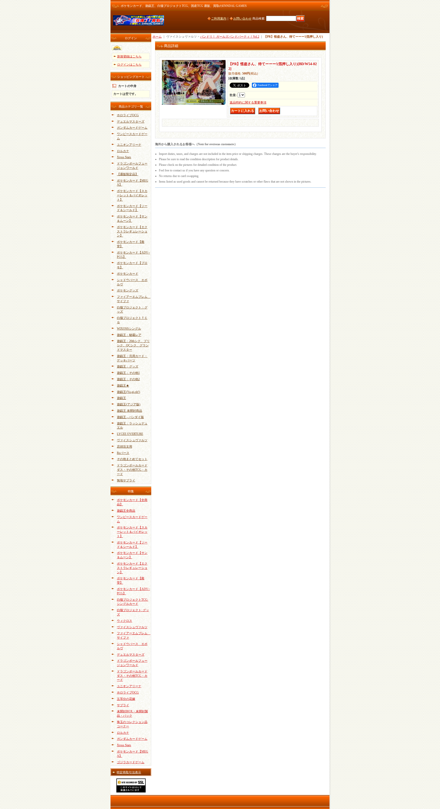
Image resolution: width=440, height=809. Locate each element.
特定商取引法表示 (129, 772)
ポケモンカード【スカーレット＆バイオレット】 (132, 195)
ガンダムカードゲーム (132, 127)
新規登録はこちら (129, 56)
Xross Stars (124, 157)
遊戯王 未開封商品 (129, 411)
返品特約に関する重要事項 (248, 102)
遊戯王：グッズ (127, 366)
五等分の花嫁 (126, 699)
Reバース (123, 453)
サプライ (123, 705)
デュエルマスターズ (130, 121)
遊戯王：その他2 (128, 379)
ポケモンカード (127, 273)
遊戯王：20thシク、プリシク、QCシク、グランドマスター (133, 345)
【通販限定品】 (127, 174)
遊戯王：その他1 (128, 373)
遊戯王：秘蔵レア (129, 335)
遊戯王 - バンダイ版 (130, 417)
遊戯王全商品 (126, 510)
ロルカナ (123, 151)
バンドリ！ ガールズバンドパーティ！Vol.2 (229, 36)
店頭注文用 (124, 446)
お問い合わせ (242, 18)
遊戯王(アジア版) (128, 404)
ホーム (157, 36)
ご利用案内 (218, 18)
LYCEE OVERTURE (130, 434)
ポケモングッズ (127, 290)
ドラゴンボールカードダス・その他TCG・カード (132, 470)
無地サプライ (126, 480)
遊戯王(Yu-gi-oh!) (128, 392)
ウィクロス (124, 621)
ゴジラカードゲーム (130, 762)
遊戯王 (121, 398)
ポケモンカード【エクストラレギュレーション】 (132, 231)
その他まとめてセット (132, 459)
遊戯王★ (123, 385)
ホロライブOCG (128, 115)
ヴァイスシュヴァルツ (132, 440)
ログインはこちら (129, 64)
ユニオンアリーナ (129, 144)
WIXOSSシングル (129, 328)
